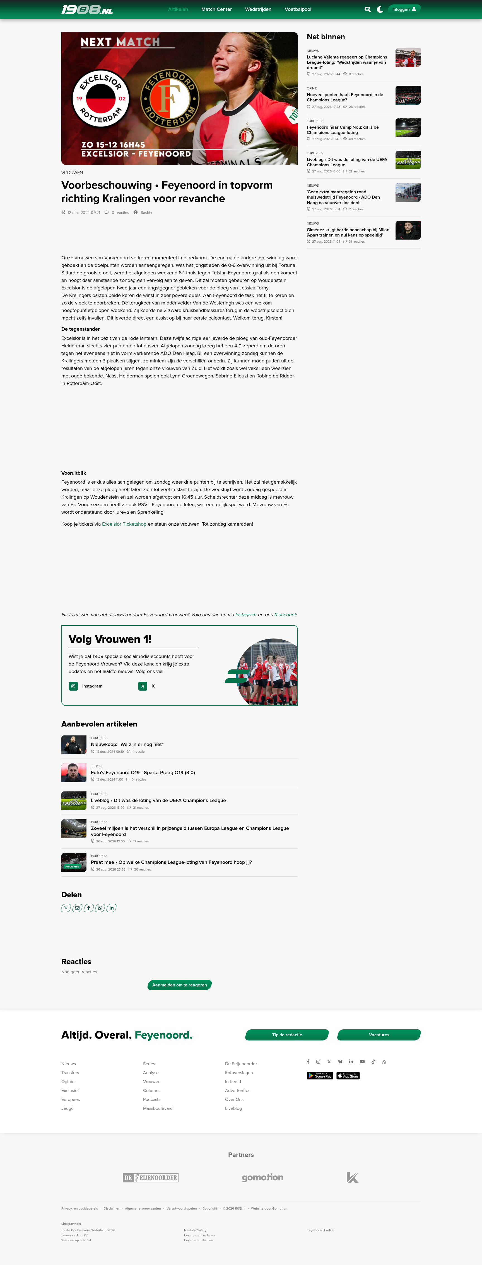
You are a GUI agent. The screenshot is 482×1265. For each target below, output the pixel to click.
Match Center (216, 9)
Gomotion (279, 1208)
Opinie (67, 1081)
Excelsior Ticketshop (124, 524)
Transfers (70, 1072)
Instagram (246, 614)
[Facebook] (88, 908)
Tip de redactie (287, 1035)
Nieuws (68, 1064)
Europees (70, 1099)
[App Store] (348, 1076)
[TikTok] (376, 1061)
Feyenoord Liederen (199, 1235)
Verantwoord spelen (182, 1208)
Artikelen (178, 9)
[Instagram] (320, 1061)
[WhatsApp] (100, 908)
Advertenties (237, 1090)
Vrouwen (152, 1081)
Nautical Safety (195, 1230)
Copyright (210, 1208)
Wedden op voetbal (76, 1240)
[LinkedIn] (111, 908)
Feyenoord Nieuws (198, 1240)
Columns (151, 1090)
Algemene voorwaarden (143, 1208)
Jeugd (67, 1108)
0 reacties (120, 213)
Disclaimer (111, 1208)
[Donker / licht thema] (380, 9)
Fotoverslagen (239, 1072)
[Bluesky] (342, 1061)
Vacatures (379, 1035)
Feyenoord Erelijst (320, 1230)
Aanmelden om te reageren (179, 985)
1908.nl (87, 9)
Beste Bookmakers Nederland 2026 (88, 1230)
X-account (285, 614)
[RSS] (386, 1061)
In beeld (233, 1081)
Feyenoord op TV (74, 1235)
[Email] (77, 908)
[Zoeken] (368, 9)
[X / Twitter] (66, 908)
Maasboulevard (158, 1108)
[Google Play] (320, 1076)
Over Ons (234, 1099)
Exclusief (70, 1090)
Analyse (151, 1072)
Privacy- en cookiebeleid (79, 1208)
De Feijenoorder (241, 1064)
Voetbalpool (298, 9)
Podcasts (151, 1099)
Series (149, 1064)
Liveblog (233, 1108)
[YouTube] (364, 1061)
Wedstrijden (258, 9)
